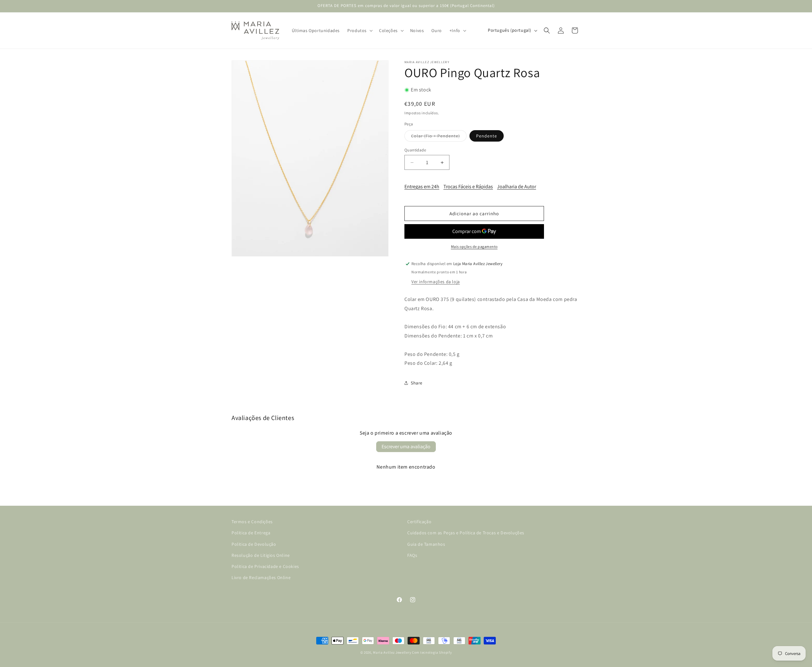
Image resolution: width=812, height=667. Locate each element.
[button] (359, 30)
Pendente (486, 136)
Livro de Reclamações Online (261, 577)
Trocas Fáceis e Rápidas (468, 186)
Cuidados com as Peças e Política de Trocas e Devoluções (465, 533)
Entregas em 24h (421, 186)
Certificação (419, 521)
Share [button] (416, 383)
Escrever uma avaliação (406, 446)
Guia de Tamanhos (426, 544)
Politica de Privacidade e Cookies (265, 566)
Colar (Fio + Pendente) (439, 137)
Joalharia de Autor (516, 186)
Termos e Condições (252, 521)
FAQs (412, 555)
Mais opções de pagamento (474, 246)
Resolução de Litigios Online (261, 555)
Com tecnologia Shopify (432, 652)
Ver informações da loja (435, 281)
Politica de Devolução (254, 544)
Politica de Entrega (251, 533)
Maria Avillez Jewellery (392, 652)
